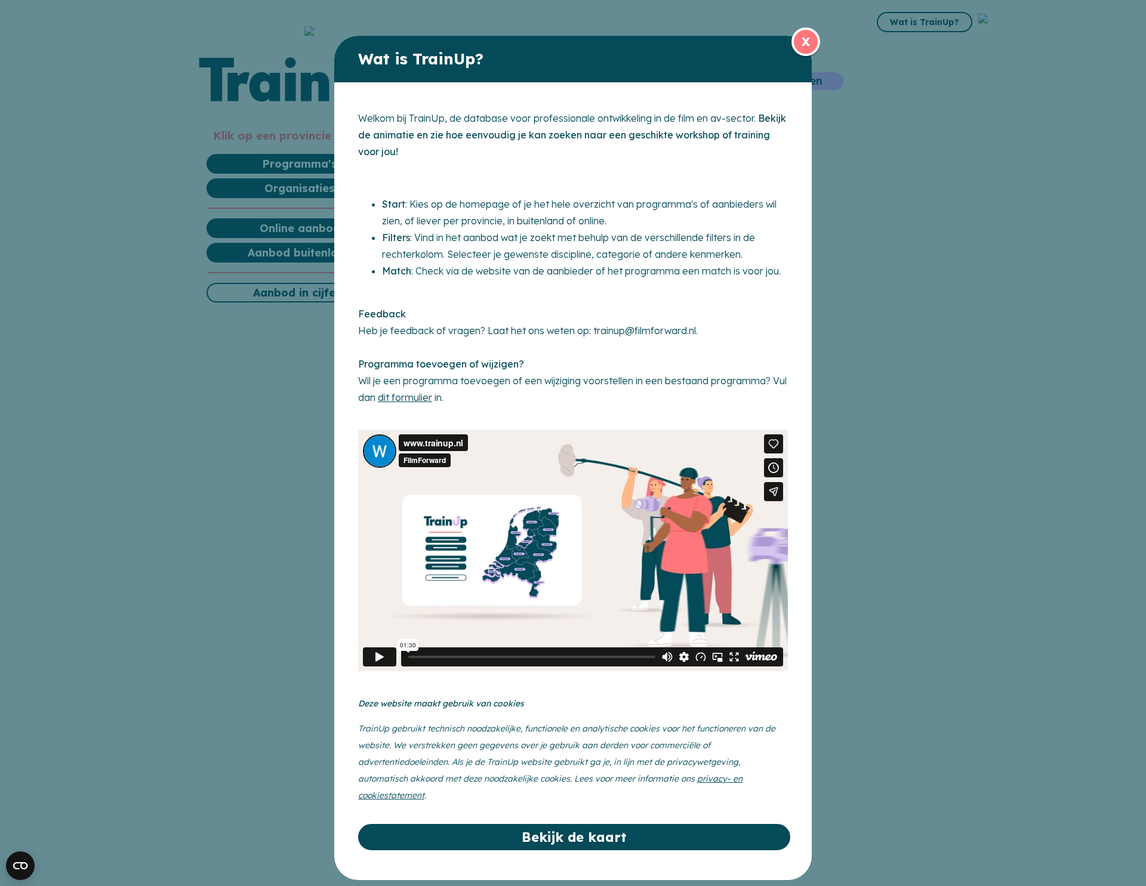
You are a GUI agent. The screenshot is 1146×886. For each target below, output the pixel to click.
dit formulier (405, 397)
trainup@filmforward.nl (644, 331)
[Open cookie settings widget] (20, 865)
